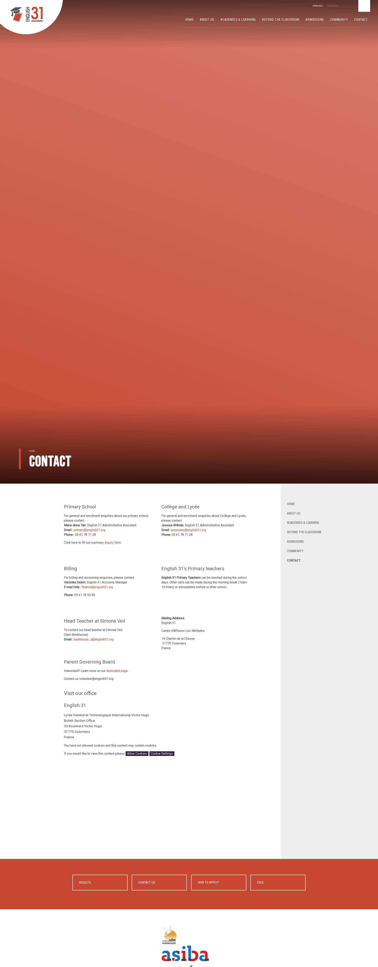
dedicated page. (117, 671)
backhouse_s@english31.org (94, 639)
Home (32, 451)
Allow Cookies (137, 753)
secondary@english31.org (188, 530)
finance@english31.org (97, 587)
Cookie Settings (162, 753)
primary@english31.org (89, 530)
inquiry (109, 542)
